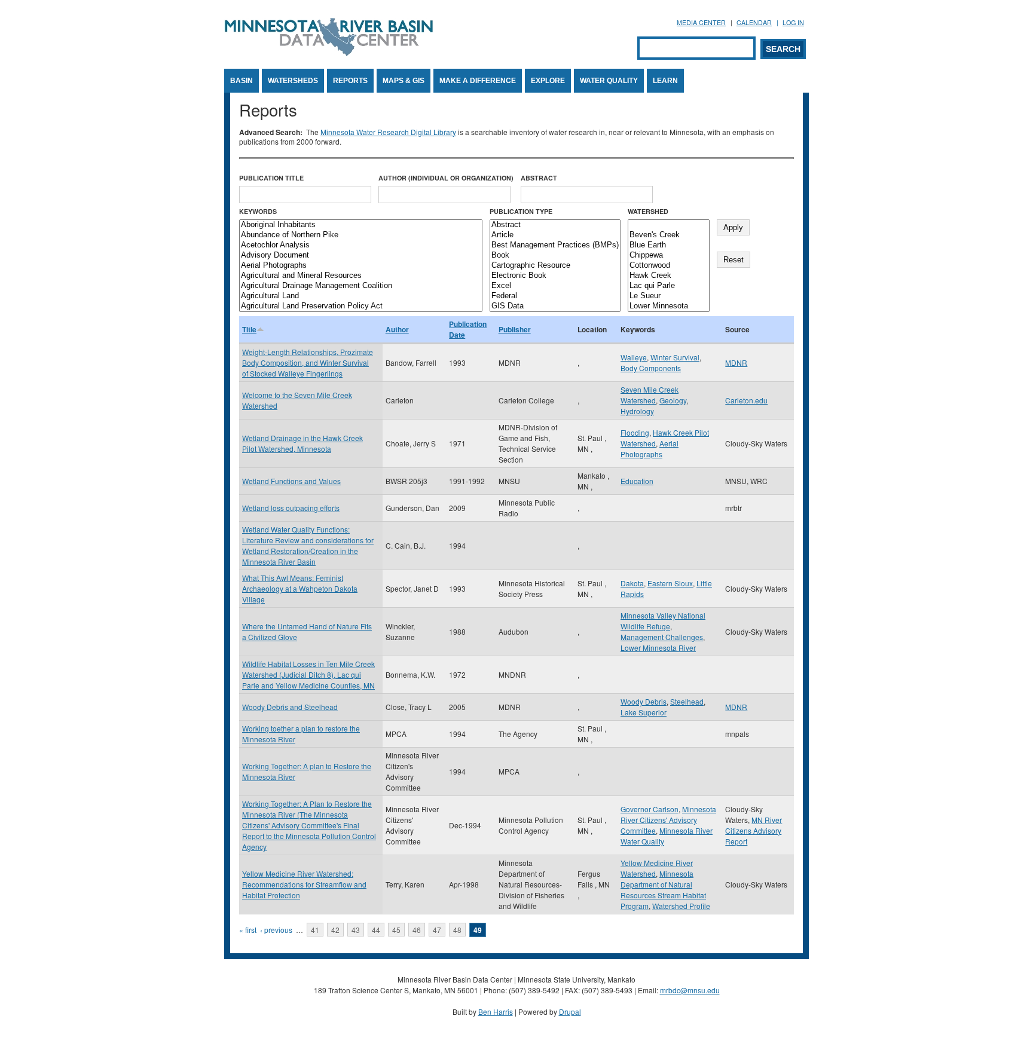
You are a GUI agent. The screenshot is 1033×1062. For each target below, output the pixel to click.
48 (457, 930)
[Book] (555, 255)
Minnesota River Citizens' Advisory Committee (668, 819)
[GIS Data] (555, 306)
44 (376, 930)
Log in (793, 22)
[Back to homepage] (328, 53)
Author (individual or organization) (446, 177)
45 (396, 930)
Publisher (515, 329)
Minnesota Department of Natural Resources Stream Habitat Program (663, 889)
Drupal (570, 1011)
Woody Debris (644, 701)
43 (356, 930)
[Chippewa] (668, 255)
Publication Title (271, 177)
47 (437, 930)
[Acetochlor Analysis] (361, 245)
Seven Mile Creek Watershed (650, 394)
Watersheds (293, 80)
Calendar (754, 22)
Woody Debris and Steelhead (290, 707)
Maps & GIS (403, 80)
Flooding (635, 432)
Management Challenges (662, 637)
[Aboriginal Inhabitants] (361, 225)
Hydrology (637, 411)
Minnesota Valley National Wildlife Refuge (663, 620)
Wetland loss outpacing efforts (291, 508)
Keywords (258, 211)
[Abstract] (555, 225)
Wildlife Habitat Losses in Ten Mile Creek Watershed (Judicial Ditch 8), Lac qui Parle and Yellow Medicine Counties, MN (308, 674)
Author (397, 329)
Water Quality (609, 80)
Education (637, 481)
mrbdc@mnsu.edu (690, 990)
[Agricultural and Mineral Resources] (361, 276)
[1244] (668, 225)
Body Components (651, 368)
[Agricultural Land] (361, 296)
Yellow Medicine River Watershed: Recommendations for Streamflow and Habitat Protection (304, 884)
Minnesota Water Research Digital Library (388, 132)
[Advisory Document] (361, 255)
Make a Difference (477, 80)
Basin (241, 80)
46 (416, 930)
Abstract (539, 177)
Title (249, 329)
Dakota (632, 583)
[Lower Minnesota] (668, 306)
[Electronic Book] (555, 276)
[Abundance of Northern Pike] (361, 235)
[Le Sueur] (668, 296)
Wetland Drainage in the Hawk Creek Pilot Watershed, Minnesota (302, 443)
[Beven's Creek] (668, 235)
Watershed (648, 211)
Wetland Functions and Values (291, 481)
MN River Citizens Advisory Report (753, 830)
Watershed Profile (681, 906)
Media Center (701, 22)
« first (247, 930)
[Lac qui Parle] (668, 286)
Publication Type (521, 211)
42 (335, 930)
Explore (548, 80)
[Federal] (555, 296)
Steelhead (687, 701)
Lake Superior (644, 712)
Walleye (634, 357)
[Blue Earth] (668, 245)
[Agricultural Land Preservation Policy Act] (361, 306)
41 (315, 930)
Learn (665, 80)
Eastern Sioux (670, 583)
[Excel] (555, 286)
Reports (350, 80)
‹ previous (276, 930)
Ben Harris (495, 1011)
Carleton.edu (746, 400)
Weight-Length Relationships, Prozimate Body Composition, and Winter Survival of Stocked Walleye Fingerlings (307, 362)
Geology (672, 400)
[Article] (555, 235)
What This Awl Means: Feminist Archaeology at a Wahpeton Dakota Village (299, 588)
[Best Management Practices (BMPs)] (555, 245)
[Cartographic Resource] (555, 266)
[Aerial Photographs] (361, 266)
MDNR (736, 362)
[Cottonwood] (668, 266)
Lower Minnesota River (658, 647)
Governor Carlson (650, 809)
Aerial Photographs (650, 448)
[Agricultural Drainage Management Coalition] (361, 286)
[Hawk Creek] (668, 276)
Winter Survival (674, 357)
